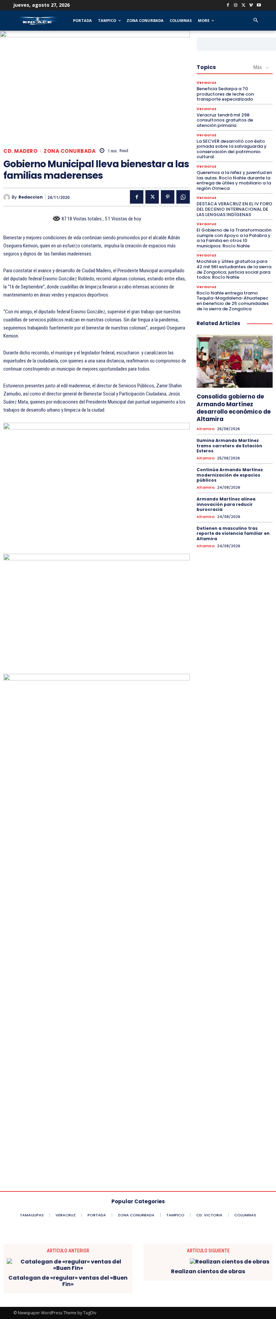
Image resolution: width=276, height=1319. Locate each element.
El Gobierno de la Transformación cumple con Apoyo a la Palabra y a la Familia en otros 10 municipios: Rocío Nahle (234, 238)
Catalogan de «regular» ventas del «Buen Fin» (68, 1281)
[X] (243, 5)
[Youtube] (259, 5)
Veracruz (206, 82)
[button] (256, 21)
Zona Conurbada (70, 150)
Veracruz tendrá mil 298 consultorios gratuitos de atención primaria (225, 120)
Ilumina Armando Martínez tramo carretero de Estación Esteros (229, 446)
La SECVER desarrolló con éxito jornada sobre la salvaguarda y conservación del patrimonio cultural (232, 149)
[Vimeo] (251, 5)
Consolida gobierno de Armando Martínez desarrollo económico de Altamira (234, 407)
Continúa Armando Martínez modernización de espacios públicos (230, 475)
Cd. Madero (20, 150)
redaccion (31, 197)
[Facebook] (228, 5)
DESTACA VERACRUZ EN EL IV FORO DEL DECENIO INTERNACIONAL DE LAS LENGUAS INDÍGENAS (234, 209)
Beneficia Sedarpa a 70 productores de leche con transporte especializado (225, 93)
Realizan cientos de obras (208, 1271)
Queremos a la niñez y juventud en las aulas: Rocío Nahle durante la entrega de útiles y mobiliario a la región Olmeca (234, 180)
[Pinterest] (167, 197)
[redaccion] (7, 197)
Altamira (205, 429)
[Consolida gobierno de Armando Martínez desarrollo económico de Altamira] (235, 361)
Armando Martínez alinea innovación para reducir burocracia (226, 504)
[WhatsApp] (183, 197)
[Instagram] (236, 5)
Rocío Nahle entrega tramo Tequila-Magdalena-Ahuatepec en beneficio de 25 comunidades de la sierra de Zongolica (233, 301)
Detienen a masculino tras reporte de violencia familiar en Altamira (233, 533)
